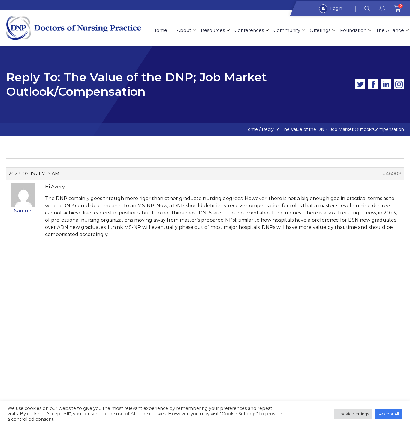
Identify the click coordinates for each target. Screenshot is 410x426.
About (184, 30)
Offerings (320, 30)
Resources (213, 30)
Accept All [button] (389, 413)
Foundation (353, 30)
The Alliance (390, 30)
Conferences (249, 30)
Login (335, 8)
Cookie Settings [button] (353, 413)
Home (159, 30)
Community (286, 30)
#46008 (392, 173)
